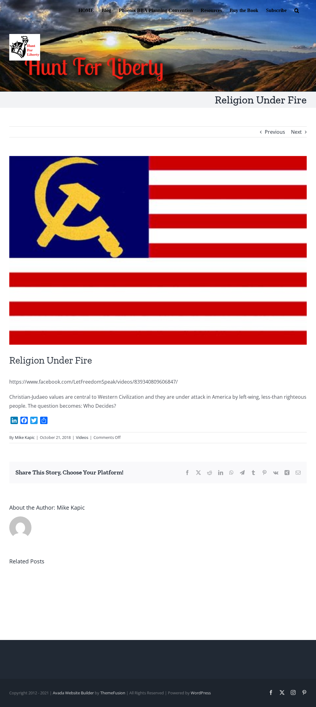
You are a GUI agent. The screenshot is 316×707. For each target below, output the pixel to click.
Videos (82, 437)
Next (296, 131)
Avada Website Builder (73, 693)
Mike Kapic (25, 437)
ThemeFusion (112, 693)
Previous (275, 131)
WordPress (201, 693)
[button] (296, 10)
